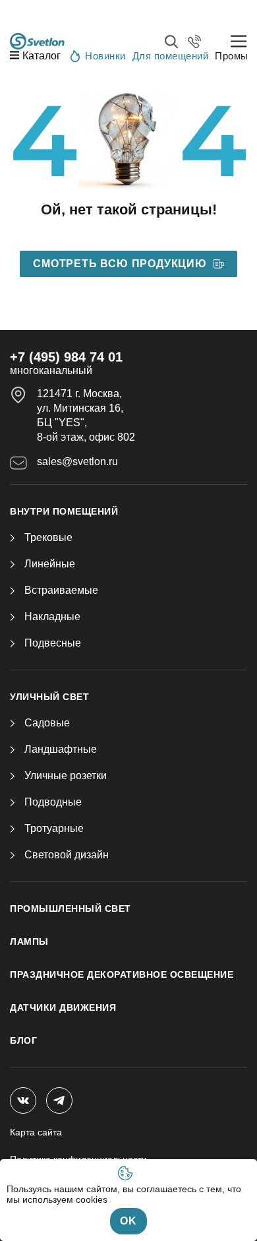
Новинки (105, 55)
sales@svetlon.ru (77, 461)
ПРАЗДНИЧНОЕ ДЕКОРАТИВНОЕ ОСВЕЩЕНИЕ (121, 974)
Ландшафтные (60, 749)
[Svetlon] (37, 41)
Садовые (47, 722)
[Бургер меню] (239, 41)
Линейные (49, 563)
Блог (23, 1040)
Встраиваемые (61, 590)
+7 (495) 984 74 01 (66, 357)
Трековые (48, 537)
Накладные (52, 616)
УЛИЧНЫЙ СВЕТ (49, 696)
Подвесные (52, 643)
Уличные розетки (65, 775)
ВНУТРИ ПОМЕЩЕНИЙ (64, 511)
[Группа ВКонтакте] (23, 1100)
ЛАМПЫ (29, 941)
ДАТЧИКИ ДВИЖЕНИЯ (63, 1007)
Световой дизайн (66, 854)
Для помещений (170, 55)
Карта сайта (36, 1132)
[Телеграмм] (59, 1100)
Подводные (53, 802)
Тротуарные (54, 828)
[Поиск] (171, 41)
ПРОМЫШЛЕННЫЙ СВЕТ (70, 908)
